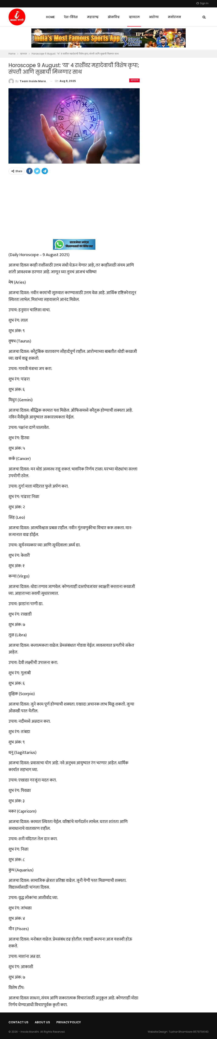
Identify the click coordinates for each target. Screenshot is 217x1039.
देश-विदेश (71, 17)
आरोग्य (154, 17)
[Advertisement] (74, 209)
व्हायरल (134, 17)
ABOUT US (42, 1022)
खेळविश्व (114, 17)
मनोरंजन (174, 17)
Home (50, 17)
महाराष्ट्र (93, 17)
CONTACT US (18, 1022)
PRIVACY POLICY (68, 1022)
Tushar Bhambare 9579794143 (189, 1031)
